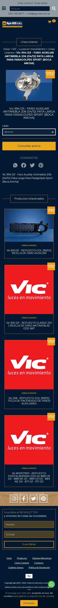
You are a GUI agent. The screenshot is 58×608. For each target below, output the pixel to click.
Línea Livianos (29, 245)
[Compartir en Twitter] (32, 165)
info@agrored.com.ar (38, 13)
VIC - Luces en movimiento (28, 49)
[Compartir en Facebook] (23, 165)
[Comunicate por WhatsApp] (51, 584)
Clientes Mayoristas (42, 558)
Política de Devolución (39, 567)
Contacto (38, 562)
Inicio (6, 49)
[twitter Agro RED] (33, 499)
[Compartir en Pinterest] (41, 165)
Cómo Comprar (22, 562)
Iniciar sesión (41, 3)
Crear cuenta (25, 3)
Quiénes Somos (16, 567)
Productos (22, 558)
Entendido (29, 603)
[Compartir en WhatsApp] (16, 165)
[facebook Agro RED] (24, 499)
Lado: (5, 125)
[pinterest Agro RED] (43, 499)
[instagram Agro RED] (14, 499)
